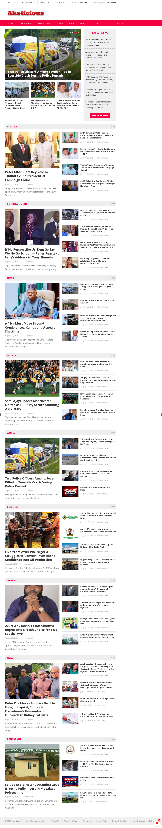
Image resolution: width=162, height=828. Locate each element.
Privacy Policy (60, 2)
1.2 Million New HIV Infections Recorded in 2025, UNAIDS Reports (96, 715)
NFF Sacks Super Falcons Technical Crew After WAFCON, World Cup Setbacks (96, 396)
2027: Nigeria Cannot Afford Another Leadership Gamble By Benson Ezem (97, 636)
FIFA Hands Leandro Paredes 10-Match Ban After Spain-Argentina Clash (96, 364)
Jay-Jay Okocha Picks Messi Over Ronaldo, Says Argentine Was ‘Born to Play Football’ (98, 380)
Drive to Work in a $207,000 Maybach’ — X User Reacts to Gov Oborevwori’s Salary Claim (98, 318)
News (71, 23)
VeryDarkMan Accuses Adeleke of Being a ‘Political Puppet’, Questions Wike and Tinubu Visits (97, 228)
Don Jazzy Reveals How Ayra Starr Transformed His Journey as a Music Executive (97, 212)
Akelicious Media (37, 821)
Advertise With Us (28, 2)
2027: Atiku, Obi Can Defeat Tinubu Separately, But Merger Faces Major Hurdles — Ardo (97, 183)
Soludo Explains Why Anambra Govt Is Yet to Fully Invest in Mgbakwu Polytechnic (32, 788)
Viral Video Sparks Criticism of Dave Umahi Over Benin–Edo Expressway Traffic (97, 334)
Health (60, 23)
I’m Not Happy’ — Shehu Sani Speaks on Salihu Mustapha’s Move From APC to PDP (68, 104)
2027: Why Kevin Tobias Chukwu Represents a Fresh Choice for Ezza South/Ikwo (31, 630)
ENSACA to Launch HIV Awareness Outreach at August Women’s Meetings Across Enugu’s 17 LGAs (96, 685)
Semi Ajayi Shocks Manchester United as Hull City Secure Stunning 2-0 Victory (43, 104)
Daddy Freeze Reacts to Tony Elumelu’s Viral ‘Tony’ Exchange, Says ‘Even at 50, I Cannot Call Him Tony (97, 245)
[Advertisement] (111, 13)
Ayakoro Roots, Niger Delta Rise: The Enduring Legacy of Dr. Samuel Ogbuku (98, 605)
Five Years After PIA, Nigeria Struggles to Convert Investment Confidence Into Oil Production (30, 556)
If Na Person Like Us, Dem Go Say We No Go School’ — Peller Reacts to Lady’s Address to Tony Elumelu (32, 253)
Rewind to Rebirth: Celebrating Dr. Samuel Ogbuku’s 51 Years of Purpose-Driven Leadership (96, 589)
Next (78, 54)
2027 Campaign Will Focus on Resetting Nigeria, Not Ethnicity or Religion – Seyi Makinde (99, 80)
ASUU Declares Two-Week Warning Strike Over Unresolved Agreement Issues (97, 748)
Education (26, 23)
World (119, 23)
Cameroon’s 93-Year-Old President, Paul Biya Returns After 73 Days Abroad (97, 473)
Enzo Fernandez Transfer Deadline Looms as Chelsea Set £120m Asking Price (97, 412)
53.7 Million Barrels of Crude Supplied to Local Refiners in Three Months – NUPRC (98, 515)
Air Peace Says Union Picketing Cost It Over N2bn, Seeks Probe (97, 545)
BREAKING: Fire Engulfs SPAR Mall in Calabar (97, 301)
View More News (100, 115)
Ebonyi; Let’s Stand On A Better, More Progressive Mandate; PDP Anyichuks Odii (98, 621)
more (113, 126)
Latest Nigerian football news (104, 2)
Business (12, 23)
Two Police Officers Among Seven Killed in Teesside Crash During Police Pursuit (39, 73)
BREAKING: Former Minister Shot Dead (95, 488)
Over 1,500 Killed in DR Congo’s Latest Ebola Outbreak (98, 699)
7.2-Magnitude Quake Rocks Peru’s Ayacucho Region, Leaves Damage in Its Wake (97, 441)
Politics (95, 23)
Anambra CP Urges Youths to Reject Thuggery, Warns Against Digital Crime (15, 104)
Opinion (82, 23)
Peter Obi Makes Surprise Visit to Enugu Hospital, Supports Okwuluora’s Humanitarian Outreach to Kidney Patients (30, 709)
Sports (107, 23)
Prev (7, 54)
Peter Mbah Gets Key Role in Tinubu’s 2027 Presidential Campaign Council (98, 42)
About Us (11, 2)
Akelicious (16, 821)
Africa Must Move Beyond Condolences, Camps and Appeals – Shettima (96, 55)
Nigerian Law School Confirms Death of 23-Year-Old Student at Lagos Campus (97, 764)
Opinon (12, 580)
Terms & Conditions (79, 2)
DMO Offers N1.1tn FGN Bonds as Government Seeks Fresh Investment (98, 530)
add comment (27, 184)
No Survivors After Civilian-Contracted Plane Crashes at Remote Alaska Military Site (98, 457)
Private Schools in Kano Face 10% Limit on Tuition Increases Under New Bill (98, 795)
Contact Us (44, 2)
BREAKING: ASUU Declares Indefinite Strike (97, 778)
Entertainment (44, 23)
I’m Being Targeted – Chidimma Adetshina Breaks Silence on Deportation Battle (95, 261)
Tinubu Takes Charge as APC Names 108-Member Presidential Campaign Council (97, 167)
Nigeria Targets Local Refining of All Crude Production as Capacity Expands (97, 562)
